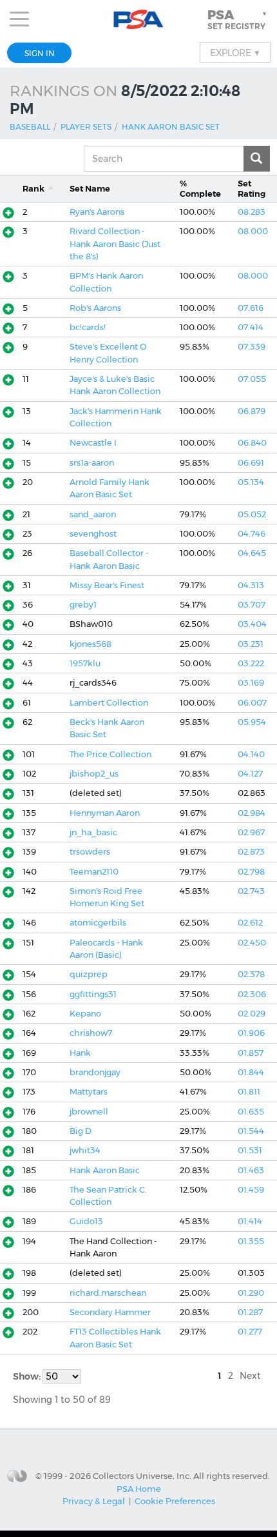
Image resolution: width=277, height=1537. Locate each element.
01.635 (251, 1111)
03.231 (250, 644)
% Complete (200, 188)
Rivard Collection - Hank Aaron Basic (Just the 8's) (115, 243)
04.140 (251, 754)
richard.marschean (108, 1293)
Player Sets (86, 127)
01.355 (251, 1241)
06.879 (251, 411)
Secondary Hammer (110, 1312)
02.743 (251, 891)
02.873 (251, 852)
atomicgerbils (98, 922)
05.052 (252, 514)
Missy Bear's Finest (107, 585)
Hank (80, 1053)
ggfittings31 (93, 994)
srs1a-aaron (92, 463)
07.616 (250, 308)
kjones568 (90, 644)
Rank (33, 188)
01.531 (250, 1150)
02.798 (251, 872)
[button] (238, 19)
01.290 (251, 1293)
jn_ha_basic (93, 832)
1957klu (85, 663)
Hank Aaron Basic (105, 1170)
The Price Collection (110, 754)
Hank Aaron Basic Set (171, 127)
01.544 (251, 1131)
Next (250, 1376)
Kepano (85, 1013)
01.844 (251, 1072)
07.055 (252, 379)
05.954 (252, 722)
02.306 (252, 994)
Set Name (90, 188)
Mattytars (89, 1091)
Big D (80, 1131)
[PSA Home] (139, 19)
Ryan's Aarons (97, 212)
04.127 (250, 773)
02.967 (251, 832)
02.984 (251, 813)
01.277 (250, 1331)
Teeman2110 (94, 872)
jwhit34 (85, 1150)
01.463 (251, 1170)
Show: (28, 1376)
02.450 (252, 942)
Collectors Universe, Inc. (142, 1475)
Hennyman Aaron (105, 813)
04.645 (252, 553)
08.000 (253, 231)
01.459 (251, 1190)
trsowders (90, 852)
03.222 (251, 663)
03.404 (252, 624)
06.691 (251, 463)
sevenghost (93, 534)
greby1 (83, 605)
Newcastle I (93, 443)
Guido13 (86, 1221)
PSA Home (139, 1488)
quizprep (89, 974)
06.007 (252, 703)
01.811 (249, 1091)
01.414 (250, 1221)
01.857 (250, 1053)
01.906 (251, 1033)
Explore (235, 52)
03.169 (251, 683)
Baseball (30, 127)
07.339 (251, 347)
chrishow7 (91, 1033)
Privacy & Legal (93, 1501)
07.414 (250, 327)
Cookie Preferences (175, 1501)
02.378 (251, 974)
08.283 (251, 212)
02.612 (250, 922)
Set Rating (251, 188)
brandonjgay (95, 1072)
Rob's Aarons (95, 308)
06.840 (252, 443)
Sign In (39, 53)
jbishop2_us (94, 773)
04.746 (251, 534)
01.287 (250, 1312)
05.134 (251, 482)
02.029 (251, 1013)
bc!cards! (88, 327)
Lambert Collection (109, 703)
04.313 (251, 585)
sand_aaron (93, 514)
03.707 (251, 605)
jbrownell (89, 1111)
